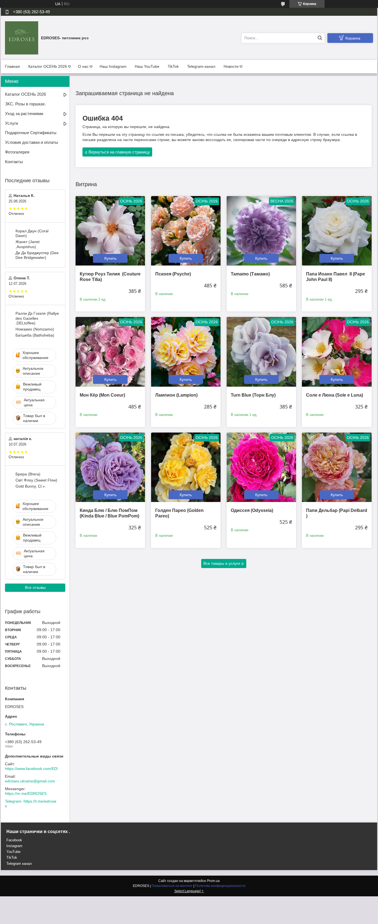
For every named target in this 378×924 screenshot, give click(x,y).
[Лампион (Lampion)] (186, 351)
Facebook (14, 840)
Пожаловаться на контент (172, 886)
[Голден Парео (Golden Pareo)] (186, 467)
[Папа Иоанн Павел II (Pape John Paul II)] (336, 231)
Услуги (11, 123)
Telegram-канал (201, 66)
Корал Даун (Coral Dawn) (31, 233)
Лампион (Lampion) (176, 395)
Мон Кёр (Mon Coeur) (102, 395)
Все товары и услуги (221, 563)
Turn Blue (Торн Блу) (253, 395)
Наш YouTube (147, 66)
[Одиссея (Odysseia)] (261, 467)
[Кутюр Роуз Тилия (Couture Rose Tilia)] (110, 231)
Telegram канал (19, 863)
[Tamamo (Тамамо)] (261, 231)
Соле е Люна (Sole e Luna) (334, 395)
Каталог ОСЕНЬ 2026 (47, 66)
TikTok (173, 66)
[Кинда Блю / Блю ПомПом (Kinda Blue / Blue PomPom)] (110, 467)
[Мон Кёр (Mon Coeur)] (110, 351)
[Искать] (320, 38)
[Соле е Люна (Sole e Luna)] (336, 351)
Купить (110, 258)
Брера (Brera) (27, 474)
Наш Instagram (113, 66)
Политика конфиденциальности (220, 886)
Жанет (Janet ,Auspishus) (27, 244)
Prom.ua (213, 881)
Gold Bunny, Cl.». (30, 486)
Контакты (14, 161)
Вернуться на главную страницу (119, 152)
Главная (12, 66)
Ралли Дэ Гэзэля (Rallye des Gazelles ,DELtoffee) (37, 318)
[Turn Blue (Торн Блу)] (261, 351)
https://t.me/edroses (30, 803)
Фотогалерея (17, 152)
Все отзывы (35, 587)
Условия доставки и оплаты (31, 142)
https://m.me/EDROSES (25, 793)
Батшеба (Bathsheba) (34, 335)
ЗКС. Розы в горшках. (25, 103)
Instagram (14, 846)
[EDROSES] (21, 37)
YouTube (13, 852)
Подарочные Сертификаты (30, 132)
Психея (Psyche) (173, 274)
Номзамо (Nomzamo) (34, 329)
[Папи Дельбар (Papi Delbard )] (336, 467)
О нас (83, 66)
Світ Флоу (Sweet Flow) (36, 480)
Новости (231, 66)
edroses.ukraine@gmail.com (30, 781)
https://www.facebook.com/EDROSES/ (38, 768)
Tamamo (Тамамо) (250, 274)
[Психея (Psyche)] (186, 231)
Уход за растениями (24, 113)
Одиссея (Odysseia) (252, 510)
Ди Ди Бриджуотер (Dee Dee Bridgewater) (37, 255)
